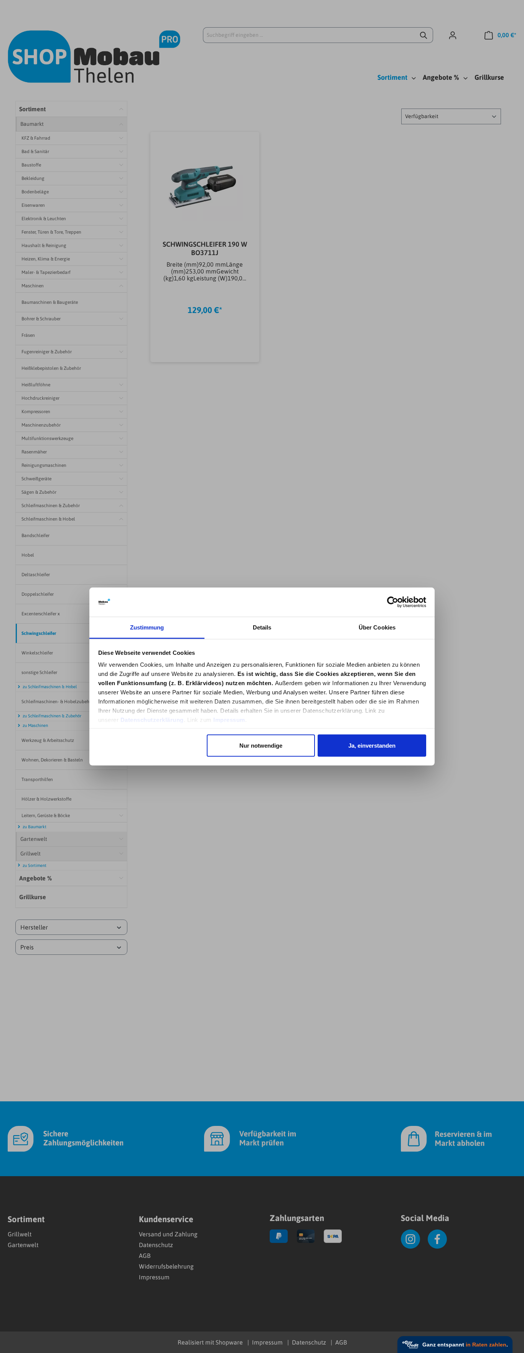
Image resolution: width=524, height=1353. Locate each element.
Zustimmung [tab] (147, 627)
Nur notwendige (260, 745)
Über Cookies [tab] (377, 627)
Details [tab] (262, 627)
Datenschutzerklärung (152, 720)
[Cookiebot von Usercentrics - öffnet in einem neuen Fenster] (392, 602)
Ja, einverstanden (371, 745)
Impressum (229, 720)
